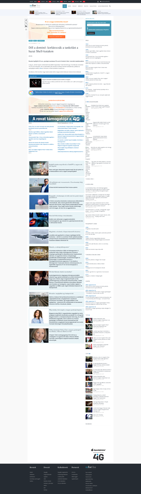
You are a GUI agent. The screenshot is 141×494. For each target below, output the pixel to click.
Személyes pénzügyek (35, 479)
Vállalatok (32, 474)
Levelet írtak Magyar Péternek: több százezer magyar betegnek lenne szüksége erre (101, 409)
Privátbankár (75, 474)
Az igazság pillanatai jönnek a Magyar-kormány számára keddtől (101, 364)
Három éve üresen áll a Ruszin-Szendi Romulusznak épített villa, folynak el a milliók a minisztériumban (41, 144)
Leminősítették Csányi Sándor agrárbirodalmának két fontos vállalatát (100, 138)
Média (45, 485)
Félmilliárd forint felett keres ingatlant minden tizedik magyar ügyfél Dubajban (100, 106)
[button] (98, 1)
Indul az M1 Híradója (98, 415)
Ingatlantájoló (75, 479)
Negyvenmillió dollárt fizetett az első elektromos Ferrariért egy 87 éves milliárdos (101, 124)
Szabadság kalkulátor (63, 474)
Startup (45, 490)
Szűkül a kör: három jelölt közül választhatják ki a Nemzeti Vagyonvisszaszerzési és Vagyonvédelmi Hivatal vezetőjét (71, 136)
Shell (35, 40)
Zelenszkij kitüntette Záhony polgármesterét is (70, 151)
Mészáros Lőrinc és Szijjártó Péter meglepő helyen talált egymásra (101, 358)
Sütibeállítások (89, 490)
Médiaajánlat (89, 474)
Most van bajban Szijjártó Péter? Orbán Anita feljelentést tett (101, 325)
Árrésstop (80, 6)
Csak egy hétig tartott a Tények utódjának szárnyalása (100, 402)
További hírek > (90, 179)
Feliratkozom (91, 33)
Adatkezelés (88, 481)
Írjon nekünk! (89, 472)
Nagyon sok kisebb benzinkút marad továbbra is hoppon (56, 79)
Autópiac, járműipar (48, 483)
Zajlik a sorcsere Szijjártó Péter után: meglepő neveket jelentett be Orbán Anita (102, 339)
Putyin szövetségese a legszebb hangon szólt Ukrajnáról (100, 345)
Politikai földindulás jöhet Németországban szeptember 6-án (101, 319)
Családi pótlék (61, 476)
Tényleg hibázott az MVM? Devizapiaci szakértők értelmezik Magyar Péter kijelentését (101, 396)
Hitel (45, 479)
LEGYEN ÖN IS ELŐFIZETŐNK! (56, 100)
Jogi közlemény (89, 479)
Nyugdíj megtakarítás (63, 472)
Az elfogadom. (98, 29)
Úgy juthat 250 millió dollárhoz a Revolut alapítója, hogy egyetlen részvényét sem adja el (101, 163)
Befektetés (32, 476)
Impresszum (88, 477)
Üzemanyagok (41, 40)
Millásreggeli (74, 476)
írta (41, 68)
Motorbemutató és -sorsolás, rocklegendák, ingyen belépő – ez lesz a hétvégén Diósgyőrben (98, 210)
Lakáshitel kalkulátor (62, 479)
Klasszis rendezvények (103, 6)
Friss (65, 6)
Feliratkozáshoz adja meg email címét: (96, 22)
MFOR (34, 6)
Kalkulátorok (93, 6)
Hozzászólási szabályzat (91, 485)
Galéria (31, 481)
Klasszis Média (89, 483)
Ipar (45, 487)
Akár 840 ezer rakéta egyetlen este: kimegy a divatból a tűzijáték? (101, 148)
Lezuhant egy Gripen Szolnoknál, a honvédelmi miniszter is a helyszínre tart (101, 332)
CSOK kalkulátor (61, 481)
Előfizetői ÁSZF (89, 488)
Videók (69, 6)
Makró (30, 40)
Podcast (74, 6)
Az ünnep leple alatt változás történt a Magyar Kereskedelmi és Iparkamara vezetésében (102, 371)
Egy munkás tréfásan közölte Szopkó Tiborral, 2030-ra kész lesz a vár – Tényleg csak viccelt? (98, 215)
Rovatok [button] (86, 6)
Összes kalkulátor (62, 483)
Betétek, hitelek (47, 481)
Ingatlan (46, 476)
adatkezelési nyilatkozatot (96, 29)
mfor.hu (73, 472)
